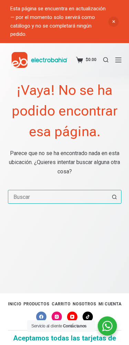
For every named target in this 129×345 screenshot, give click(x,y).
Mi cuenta (109, 304)
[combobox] (58, 197)
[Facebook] (41, 317)
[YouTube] (72, 317)
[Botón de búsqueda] (114, 196)
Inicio (14, 304)
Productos (36, 304)
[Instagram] (57, 317)
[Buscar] (105, 59)
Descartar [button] (113, 22)
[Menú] (118, 60)
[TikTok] (88, 317)
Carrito (61, 304)
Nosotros (84, 304)
